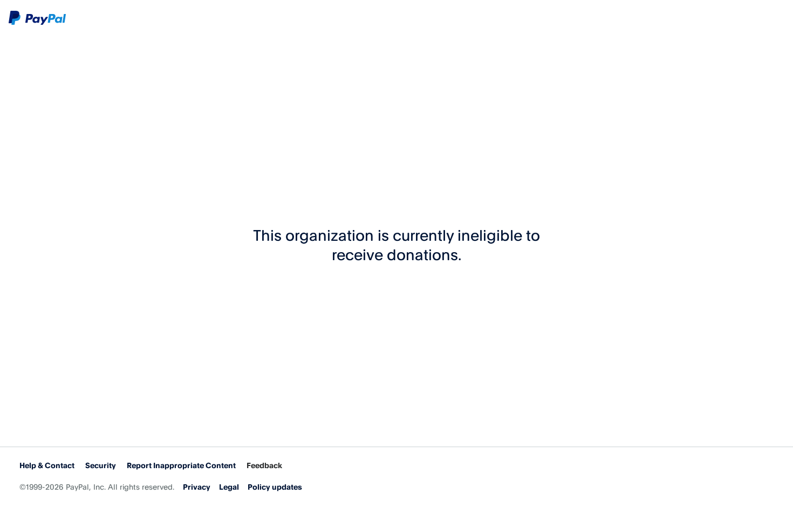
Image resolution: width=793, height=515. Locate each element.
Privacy (196, 486)
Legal (229, 486)
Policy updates (275, 486)
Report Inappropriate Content (181, 465)
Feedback (264, 465)
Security (100, 465)
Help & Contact (46, 465)
